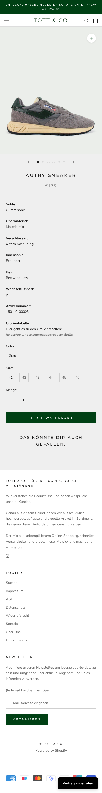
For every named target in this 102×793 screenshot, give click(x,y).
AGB (9, 599)
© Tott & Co (51, 744)
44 (51, 377)
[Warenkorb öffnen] (95, 20)
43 (37, 377)
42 (24, 377)
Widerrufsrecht (17, 615)
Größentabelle (17, 640)
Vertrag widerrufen (78, 783)
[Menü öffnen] (6, 20)
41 (11, 377)
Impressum (14, 591)
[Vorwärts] (73, 162)
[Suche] (86, 20)
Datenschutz (15, 607)
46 (77, 377)
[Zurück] (28, 162)
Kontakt (12, 623)
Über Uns (13, 632)
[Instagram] (7, 555)
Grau (12, 355)
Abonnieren (27, 719)
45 (64, 377)
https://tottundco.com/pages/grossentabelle (39, 334)
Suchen (11, 582)
